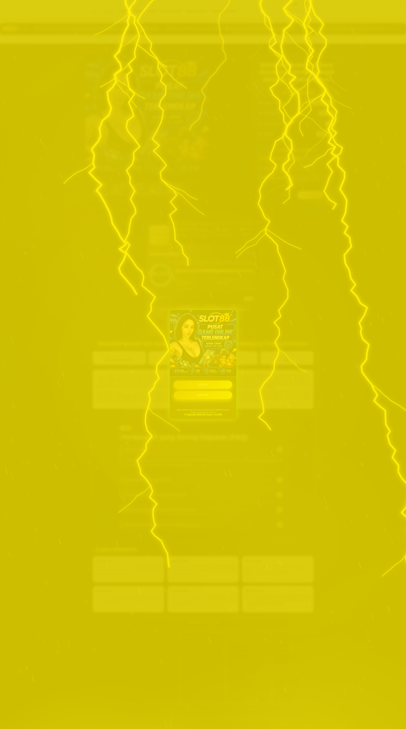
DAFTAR (203, 395)
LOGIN (203, 384)
